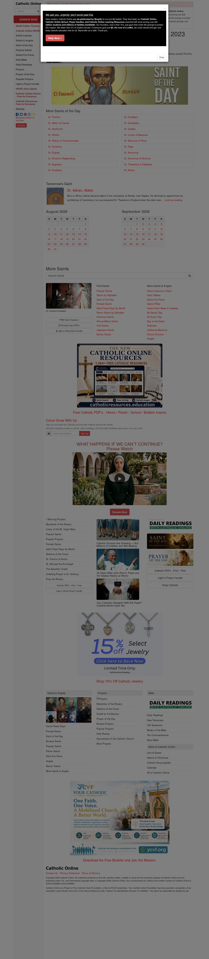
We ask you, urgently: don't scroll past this (69, 14)
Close (161, 57)
